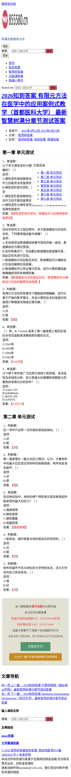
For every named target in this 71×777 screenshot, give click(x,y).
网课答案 (53, 139)
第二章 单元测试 (51, 177)
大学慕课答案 (10, 743)
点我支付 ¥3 (35, 646)
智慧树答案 (25, 135)
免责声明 (25, 754)
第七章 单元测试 (51, 198)
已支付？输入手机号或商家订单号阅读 (35, 657)
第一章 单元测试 (51, 172)
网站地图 (44, 750)
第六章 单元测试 (51, 194)
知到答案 (40, 139)
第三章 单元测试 (51, 181)
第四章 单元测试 (51, 185)
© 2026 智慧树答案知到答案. (19, 750)
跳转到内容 (8, 3)
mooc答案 (7, 735)
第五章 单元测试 (51, 190)
